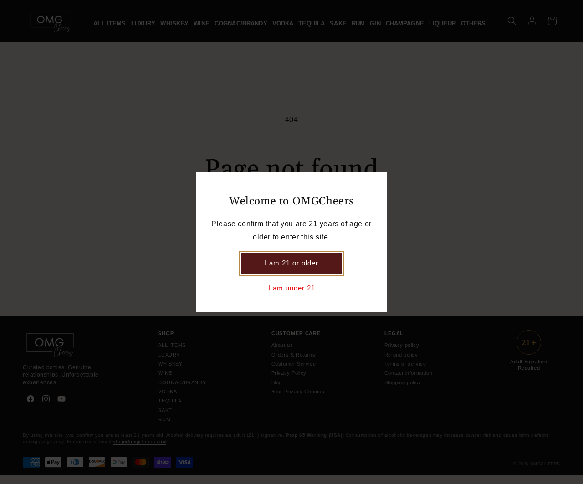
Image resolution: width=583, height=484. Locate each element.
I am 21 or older (291, 263)
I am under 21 (291, 288)
